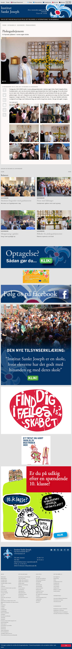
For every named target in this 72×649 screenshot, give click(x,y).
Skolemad (38, 583)
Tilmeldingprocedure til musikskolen (61, 611)
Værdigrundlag (4, 580)
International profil (57, 601)
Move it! (2, 595)
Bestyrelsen (3, 604)
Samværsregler (39, 584)
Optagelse (3, 619)
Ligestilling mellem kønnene (6, 633)
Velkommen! (3, 576)
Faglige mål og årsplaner (23, 580)
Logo (2, 584)
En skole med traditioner (41, 578)
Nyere (69, 171)
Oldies (30, 2)
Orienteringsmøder (4, 622)
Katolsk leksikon (57, 591)
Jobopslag (3, 617)
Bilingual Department (18, 2)
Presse (7, 2)
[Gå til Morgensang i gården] (18, 220)
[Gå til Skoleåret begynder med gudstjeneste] (18, 186)
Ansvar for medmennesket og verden (8, 587)
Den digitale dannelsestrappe (42, 594)
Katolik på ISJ (56, 587)
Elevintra (56, 2)
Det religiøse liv (31, 19)
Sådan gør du (3, 623)
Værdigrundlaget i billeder (6, 583)
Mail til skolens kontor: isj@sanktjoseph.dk (25, 562)
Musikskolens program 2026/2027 (60, 608)
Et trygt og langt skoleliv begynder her (8, 620)
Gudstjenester (20, 25)
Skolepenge (3, 627)
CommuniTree (3, 589)
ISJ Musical (38, 600)
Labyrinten (3, 586)
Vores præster (56, 586)
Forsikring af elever (40, 591)
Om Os (3, 19)
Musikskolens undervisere (59, 610)
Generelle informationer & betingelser (61, 613)
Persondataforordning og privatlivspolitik (9, 635)
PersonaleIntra (38, 2)
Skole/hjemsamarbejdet (40, 580)
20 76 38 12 (40, 560)
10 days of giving (4, 592)
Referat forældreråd (5, 612)
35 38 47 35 (40, 558)
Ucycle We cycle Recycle (6, 597)
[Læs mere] (4, 115)
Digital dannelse (39, 592)
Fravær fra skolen (39, 587)
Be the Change (4, 591)
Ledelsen (3, 606)
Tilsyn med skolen (22, 578)
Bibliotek (63, 2)
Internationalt (43, 19)
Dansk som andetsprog (23, 584)
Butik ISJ (38, 602)
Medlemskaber (4, 578)
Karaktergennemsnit (22, 594)
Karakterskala (21, 595)
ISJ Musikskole (54, 19)
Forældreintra (47, 2)
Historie (2, 599)
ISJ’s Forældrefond (5, 631)
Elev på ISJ (21, 19)
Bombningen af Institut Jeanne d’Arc (8, 600)
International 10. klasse (58, 599)
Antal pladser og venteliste (6, 625)
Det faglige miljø (12, 19)
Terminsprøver (21, 589)
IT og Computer (21, 587)
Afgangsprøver (21, 591)
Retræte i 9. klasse (57, 589)
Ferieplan (38, 595)
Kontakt (3, 2)
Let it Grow (3, 594)
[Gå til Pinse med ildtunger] (54, 186)
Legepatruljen (39, 599)
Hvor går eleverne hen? (23, 597)
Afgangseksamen (22, 592)
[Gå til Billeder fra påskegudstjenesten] (54, 220)
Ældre (2, 171)
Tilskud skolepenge (5, 630)
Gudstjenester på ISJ (58, 581)
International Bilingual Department (60, 598)
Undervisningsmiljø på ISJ (41, 597)
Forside (4, 25)
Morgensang (56, 578)
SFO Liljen (38, 576)
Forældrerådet (4, 609)
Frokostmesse (56, 584)
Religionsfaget (21, 583)
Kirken (55, 580)
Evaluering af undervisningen (24, 576)
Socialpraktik (38, 581)
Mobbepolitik (38, 589)
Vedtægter (3, 614)
